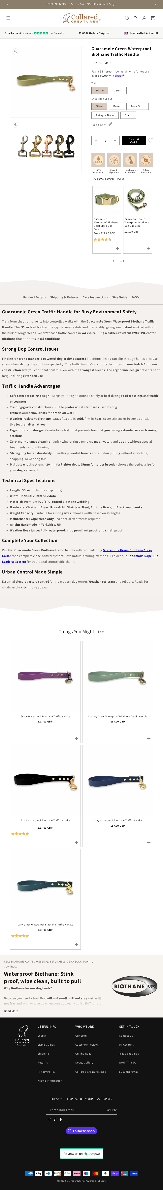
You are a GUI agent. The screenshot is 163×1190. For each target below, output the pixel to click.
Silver (99, 106)
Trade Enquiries (129, 1053)
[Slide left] (113, 261)
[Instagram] (49, 1119)
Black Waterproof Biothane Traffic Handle (45, 820)
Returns (43, 1062)
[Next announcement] (155, 4)
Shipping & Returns (64, 297)
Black (128, 115)
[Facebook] (60, 1119)
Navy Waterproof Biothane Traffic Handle (117, 820)
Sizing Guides (46, 1044)
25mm (118, 90)
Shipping (43, 1053)
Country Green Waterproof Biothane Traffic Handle (117, 716)
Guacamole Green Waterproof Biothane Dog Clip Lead (136, 222)
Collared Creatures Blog (90, 1071)
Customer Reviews (87, 1044)
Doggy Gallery (84, 1062)
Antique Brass (105, 115)
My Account (126, 1044)
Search (42, 1035)
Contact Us (126, 1035)
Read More (11, 1011)
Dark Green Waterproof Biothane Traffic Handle (45, 924)
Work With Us (127, 1062)
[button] (8, 18)
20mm (100, 90)
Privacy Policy (46, 1071)
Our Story (81, 1035)
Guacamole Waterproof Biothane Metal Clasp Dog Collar (106, 224)
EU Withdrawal (128, 1071)
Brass (117, 106)
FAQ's (135, 297)
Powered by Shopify (95, 1180)
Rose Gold (138, 106)
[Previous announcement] (7, 4)
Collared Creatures (75, 1180)
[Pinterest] (55, 1119)
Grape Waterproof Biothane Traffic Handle (45, 716)
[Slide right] (131, 261)
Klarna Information (50, 1080)
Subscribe (111, 1110)
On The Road (83, 1053)
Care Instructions (95, 297)
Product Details (34, 297)
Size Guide (119, 297)
